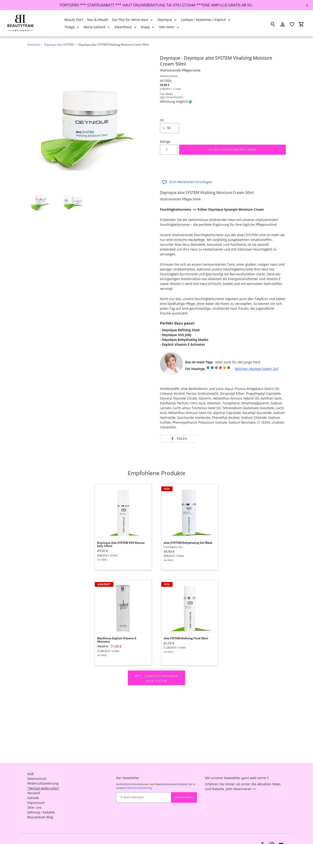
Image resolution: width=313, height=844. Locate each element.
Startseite (33, 45)
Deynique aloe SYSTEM (59, 45)
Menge (165, 141)
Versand (33, 793)
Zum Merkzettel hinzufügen (191, 182)
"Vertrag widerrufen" (43, 788)
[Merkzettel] (292, 24)
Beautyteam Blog (40, 817)
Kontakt (33, 798)
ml (162, 120)
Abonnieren (184, 797)
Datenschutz (37, 778)
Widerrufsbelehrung (43, 783)
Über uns (34, 807)
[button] (178, 438)
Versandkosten (174, 97)
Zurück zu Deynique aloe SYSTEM (161, 678)
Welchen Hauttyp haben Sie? (257, 369)
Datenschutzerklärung (139, 787)
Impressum (36, 802)
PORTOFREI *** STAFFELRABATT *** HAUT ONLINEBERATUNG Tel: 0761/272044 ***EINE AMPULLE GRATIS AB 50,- (156, 5)
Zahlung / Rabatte (41, 812)
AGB (30, 774)
